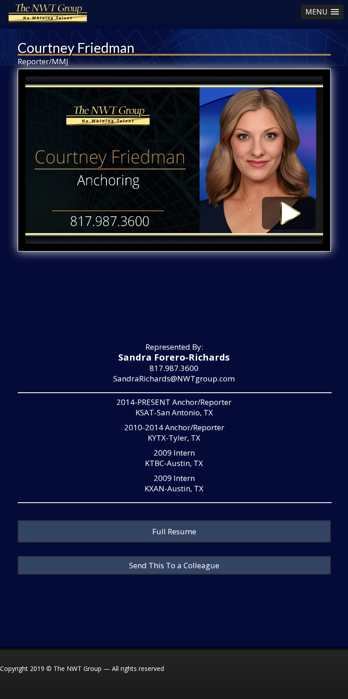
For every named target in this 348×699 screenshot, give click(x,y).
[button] (322, 12)
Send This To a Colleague (174, 565)
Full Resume (174, 531)
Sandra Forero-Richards (174, 357)
